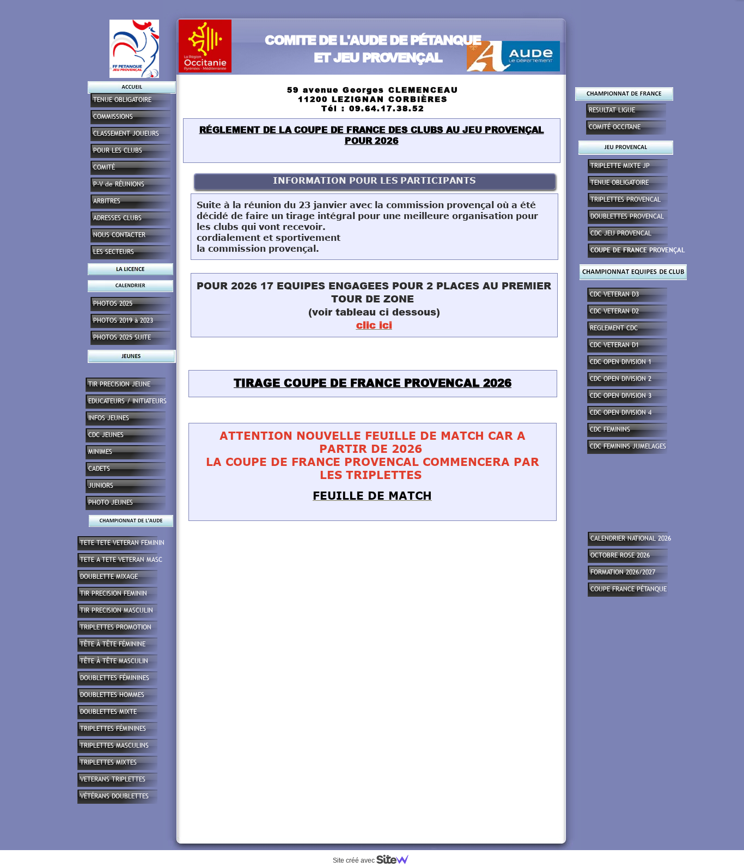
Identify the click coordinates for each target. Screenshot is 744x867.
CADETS (99, 469)
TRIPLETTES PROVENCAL (625, 199)
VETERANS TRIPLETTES (112, 779)
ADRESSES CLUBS (117, 218)
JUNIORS (100, 485)
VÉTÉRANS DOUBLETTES (114, 796)
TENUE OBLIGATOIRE (619, 182)
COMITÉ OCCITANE (615, 127)
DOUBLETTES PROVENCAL (627, 216)
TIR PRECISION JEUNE (119, 384)
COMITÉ (104, 167)
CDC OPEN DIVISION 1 (620, 362)
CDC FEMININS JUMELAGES (628, 446)
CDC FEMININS (610, 429)
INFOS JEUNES (108, 418)
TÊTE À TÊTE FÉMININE (112, 644)
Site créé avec (354, 860)
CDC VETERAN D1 (614, 345)
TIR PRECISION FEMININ (113, 593)
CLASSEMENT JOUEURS (126, 133)
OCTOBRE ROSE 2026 (620, 555)
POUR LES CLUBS (117, 150)
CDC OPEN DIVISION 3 (620, 396)
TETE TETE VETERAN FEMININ (122, 543)
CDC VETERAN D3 (614, 294)
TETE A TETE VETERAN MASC (121, 560)
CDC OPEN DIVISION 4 (620, 412)
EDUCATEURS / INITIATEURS (127, 401)
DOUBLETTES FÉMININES (114, 678)
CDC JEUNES (106, 435)
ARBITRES (106, 201)
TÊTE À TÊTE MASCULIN (114, 661)
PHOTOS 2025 (112, 303)
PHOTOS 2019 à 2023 (123, 320)
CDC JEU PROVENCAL (620, 233)
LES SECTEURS (113, 252)
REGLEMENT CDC (614, 328)
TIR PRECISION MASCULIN (116, 610)
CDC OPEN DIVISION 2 (620, 379)
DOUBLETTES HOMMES (112, 695)
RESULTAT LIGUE (612, 110)
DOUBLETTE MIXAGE (109, 576)
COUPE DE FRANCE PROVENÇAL (637, 250)
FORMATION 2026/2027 (622, 572)
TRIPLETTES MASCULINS (114, 745)
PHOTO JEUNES (110, 502)
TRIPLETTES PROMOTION (115, 627)
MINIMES (100, 452)
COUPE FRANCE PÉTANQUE (628, 589)
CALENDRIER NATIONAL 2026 (630, 538)
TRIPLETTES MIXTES (108, 762)
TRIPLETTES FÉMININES (113, 728)
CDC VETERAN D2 (614, 311)
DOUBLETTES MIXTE (108, 712)
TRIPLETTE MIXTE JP (620, 166)
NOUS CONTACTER (119, 235)
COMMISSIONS (113, 117)
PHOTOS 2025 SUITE (122, 337)
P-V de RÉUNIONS (118, 184)
